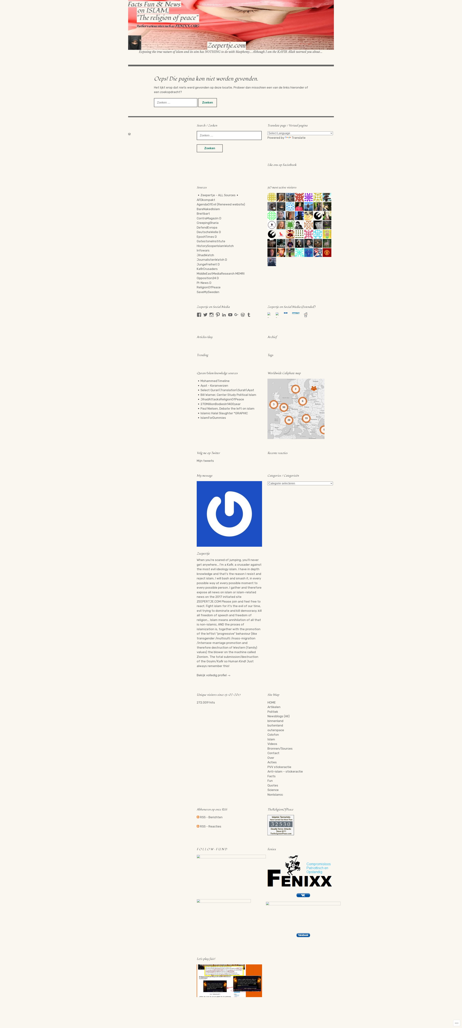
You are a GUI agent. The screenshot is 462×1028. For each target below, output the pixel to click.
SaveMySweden (208, 292)
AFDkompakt (206, 200)
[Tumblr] (249, 314)
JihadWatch (205, 255)
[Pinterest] (217, 314)
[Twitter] (205, 314)
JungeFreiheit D (208, 264)
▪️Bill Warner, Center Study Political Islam (226, 395)
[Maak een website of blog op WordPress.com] (129, 134)
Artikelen (273, 707)
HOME (271, 702)
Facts (271, 776)
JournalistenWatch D (212, 259)
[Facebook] (199, 314)
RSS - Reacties (210, 826)
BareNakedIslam (208, 209)
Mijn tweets (205, 461)
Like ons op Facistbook (281, 165)
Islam (271, 739)
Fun (270, 780)
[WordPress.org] (242, 314)
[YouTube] (230, 314)
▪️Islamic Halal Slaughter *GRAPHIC (222, 413)
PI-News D (204, 283)
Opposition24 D (208, 278)
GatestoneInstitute (211, 241)
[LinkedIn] (224, 314)
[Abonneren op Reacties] (198, 826)
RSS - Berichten (211, 817)
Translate (299, 137)
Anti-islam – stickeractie (285, 771)
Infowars (203, 250)
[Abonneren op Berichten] (198, 817)
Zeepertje (203, 553)
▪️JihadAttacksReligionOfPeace (220, 399)
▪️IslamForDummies (211, 418)
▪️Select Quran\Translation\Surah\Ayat (225, 390)
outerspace (275, 730)
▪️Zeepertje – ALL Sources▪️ (218, 195)
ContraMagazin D (209, 218)
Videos (272, 744)
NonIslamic (275, 794)
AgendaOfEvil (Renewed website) (221, 204)
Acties (272, 762)
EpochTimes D (207, 236)
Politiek (272, 711)
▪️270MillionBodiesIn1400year (219, 404)
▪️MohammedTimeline (213, 381)
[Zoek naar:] (176, 102)
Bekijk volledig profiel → (213, 675)
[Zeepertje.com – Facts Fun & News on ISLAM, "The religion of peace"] (231, 27)
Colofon (273, 734)
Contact (273, 753)
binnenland (275, 721)
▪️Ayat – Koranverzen (212, 385)
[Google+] (236, 314)
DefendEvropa (207, 227)
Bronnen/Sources (280, 748)
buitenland (275, 725)
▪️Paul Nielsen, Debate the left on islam (225, 408)
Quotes (272, 785)
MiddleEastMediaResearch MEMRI (221, 273)
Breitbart (203, 213)
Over (270, 758)
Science (273, 790)
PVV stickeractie (279, 767)
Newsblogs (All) (278, 716)
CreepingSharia (208, 223)
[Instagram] (211, 314)
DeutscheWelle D (209, 232)
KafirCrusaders (207, 269)
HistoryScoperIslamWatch (215, 246)
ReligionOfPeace (209, 287)
